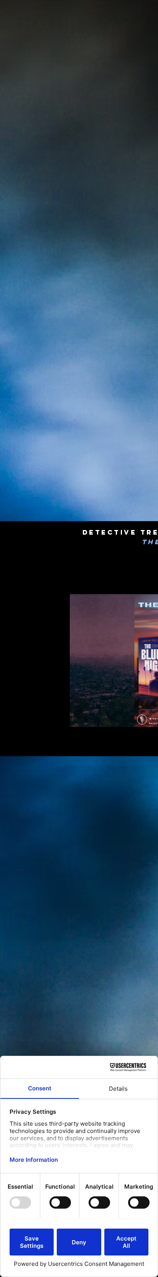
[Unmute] (49, 717)
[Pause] (36, 717)
